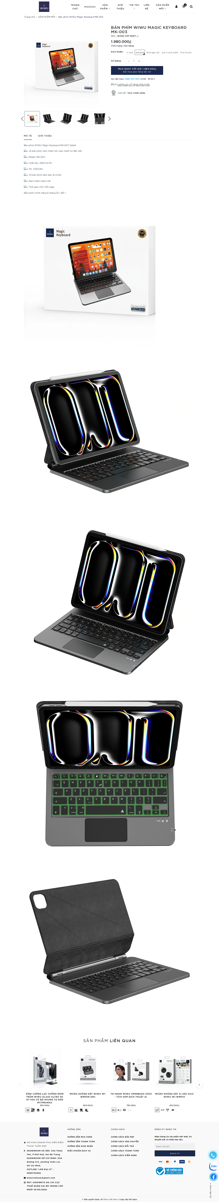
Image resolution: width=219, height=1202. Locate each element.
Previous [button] (22, 118)
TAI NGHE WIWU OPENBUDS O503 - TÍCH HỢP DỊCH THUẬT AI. (131, 1095)
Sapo (134, 1199)
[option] (66, 67)
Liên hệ (147, 6)
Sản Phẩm (104, 6)
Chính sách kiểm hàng (124, 1155)
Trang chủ (75, 6)
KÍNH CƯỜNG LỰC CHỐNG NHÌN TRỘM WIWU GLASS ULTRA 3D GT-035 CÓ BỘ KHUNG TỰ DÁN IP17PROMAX (45, 1098)
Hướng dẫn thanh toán (81, 1141)
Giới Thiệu (120, 6)
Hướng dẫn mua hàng (79, 1137)
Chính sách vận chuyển (125, 1141)
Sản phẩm (109, 1040)
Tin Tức (134, 4)
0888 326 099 (132, 78)
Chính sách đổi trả (122, 1146)
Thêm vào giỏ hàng (65, 1088)
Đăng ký (175, 1153)
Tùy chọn (152, 1088)
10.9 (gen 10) (152, 52)
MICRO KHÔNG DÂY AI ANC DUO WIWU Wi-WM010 (174, 1095)
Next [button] (109, 118)
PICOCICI (90, 6)
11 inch (130, 52)
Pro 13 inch (186, 52)
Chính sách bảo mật (122, 1137)
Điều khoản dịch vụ (79, 1150)
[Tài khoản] (176, 6)
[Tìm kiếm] (191, 6)
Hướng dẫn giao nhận (80, 1146)
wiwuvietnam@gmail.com (41, 1177)
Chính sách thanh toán (125, 1150)
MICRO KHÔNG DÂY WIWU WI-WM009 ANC (88, 1095)
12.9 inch (140, 52)
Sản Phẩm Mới (162, 6)
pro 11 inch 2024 (170, 52)
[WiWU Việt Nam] (44, 6)
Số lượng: (116, 60)
